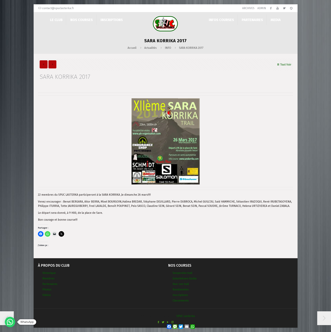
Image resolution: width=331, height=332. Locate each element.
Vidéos (46, 295)
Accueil (132, 47)
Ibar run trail (181, 284)
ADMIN (261, 8)
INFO (168, 47)
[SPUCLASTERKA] (165, 23)
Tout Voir (285, 64)
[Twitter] (163, 322)
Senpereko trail (182, 273)
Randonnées (181, 289)
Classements (181, 300)
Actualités (150, 47)
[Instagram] (172, 322)
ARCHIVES (248, 8)
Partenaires (49, 284)
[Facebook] (158, 322)
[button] (10, 322)
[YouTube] (168, 322)
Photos (46, 289)
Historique (49, 273)
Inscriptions (180, 295)
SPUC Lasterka (185, 316)
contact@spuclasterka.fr (58, 8)
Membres (48, 278)
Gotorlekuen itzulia (185, 278)
